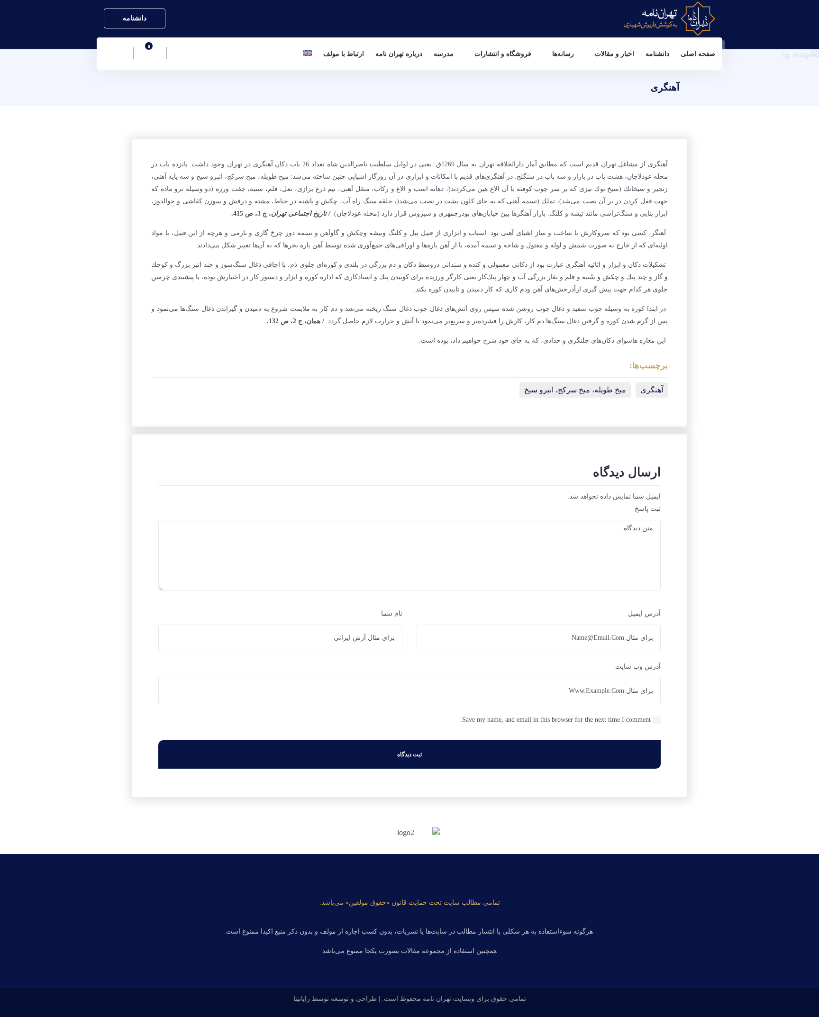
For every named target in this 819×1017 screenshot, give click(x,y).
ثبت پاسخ (648, 508)
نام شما (391, 613)
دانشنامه (134, 18)
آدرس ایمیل (644, 613)
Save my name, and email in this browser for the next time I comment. (555, 719)
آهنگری (651, 390)
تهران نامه (437, 998)
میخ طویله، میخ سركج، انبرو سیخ (575, 390)
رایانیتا (301, 998)
